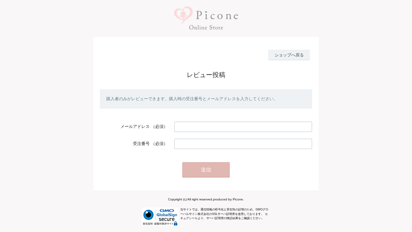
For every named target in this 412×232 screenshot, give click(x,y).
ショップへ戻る (289, 55)
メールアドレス (135, 126)
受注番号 (141, 143)
